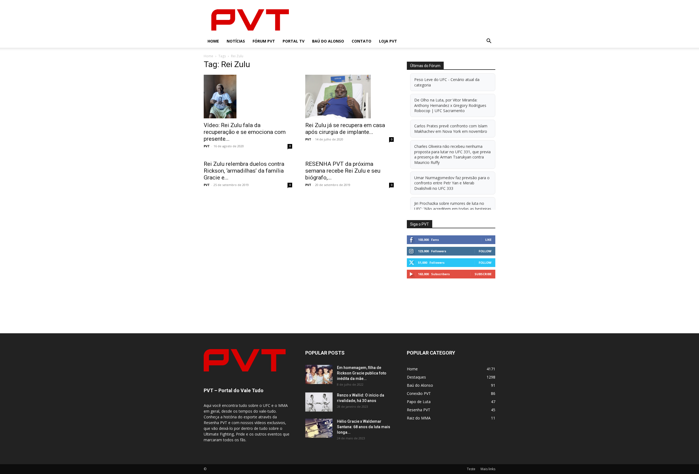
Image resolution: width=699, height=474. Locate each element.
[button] (488, 41)
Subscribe (483, 274)
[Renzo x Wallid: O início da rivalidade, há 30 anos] (319, 402)
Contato (361, 41)
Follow (485, 251)
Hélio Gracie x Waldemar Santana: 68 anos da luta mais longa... (363, 426)
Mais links (488, 469)
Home (213, 41)
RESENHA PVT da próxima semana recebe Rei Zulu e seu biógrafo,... (342, 171)
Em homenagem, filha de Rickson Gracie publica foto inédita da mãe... (361, 373)
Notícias (236, 41)
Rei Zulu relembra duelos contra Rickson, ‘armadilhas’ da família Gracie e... (244, 171)
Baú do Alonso (328, 41)
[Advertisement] (396, 20)
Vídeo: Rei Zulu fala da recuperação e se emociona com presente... (245, 132)
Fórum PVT (264, 41)
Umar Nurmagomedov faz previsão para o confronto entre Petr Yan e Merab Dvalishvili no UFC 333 (452, 183)
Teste (471, 469)
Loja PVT (388, 41)
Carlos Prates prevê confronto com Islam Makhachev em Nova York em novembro (450, 128)
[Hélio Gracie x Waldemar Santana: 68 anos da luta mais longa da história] (319, 428)
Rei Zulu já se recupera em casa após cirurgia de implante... (345, 128)
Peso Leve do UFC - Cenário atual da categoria (446, 82)
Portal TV (293, 41)
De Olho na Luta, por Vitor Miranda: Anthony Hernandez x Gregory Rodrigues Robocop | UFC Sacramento (450, 105)
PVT (207, 146)
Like (488, 240)
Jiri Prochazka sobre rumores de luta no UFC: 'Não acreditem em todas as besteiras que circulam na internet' (452, 209)
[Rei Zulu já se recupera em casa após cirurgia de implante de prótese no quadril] (349, 96)
